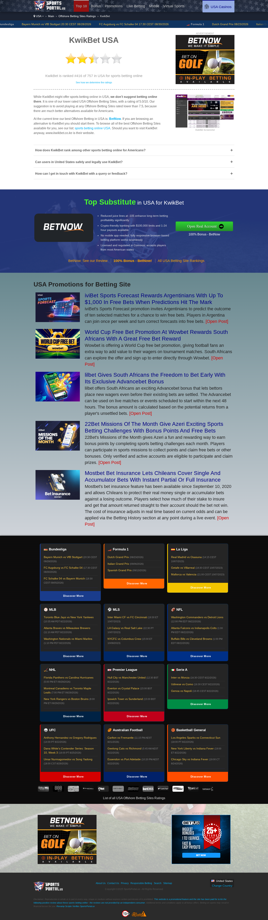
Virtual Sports (173, 6)
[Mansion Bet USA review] (88, 790)
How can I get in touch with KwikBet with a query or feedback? (134, 173)
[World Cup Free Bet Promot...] (58, 357)
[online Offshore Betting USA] (50, 9)
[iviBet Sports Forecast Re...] (58, 320)
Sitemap (167, 883)
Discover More (73, 595)
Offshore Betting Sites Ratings (77, 16)
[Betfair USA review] (163, 790)
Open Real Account (202, 226)
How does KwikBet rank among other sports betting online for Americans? (134, 150)
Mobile (154, 6)
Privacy (125, 883)
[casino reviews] (48, 890)
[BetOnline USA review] (133, 790)
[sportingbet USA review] (118, 790)
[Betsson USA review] (207, 790)
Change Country (222, 885)
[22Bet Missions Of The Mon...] (58, 449)
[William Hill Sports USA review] (43, 790)
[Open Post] (217, 321)
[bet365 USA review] (148, 790)
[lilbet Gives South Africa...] (58, 400)
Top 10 (81, 6)
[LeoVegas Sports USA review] (73, 790)
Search (157, 883)
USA (38, 16)
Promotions (114, 6)
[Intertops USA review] (177, 790)
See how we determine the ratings (94, 82)
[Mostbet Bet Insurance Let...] (58, 498)
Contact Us (113, 883)
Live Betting (136, 6)
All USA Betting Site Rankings (181, 261)
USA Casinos (221, 7)
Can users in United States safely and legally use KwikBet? (134, 161)
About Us (101, 883)
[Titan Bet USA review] (193, 790)
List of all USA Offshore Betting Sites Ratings (134, 798)
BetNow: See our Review (88, 261)
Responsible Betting (141, 883)
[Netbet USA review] (103, 790)
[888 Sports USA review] (58, 790)
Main (51, 16)
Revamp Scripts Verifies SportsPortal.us (76, 906)
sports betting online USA (92, 128)
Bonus (96, 6)
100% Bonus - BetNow (204, 234)
